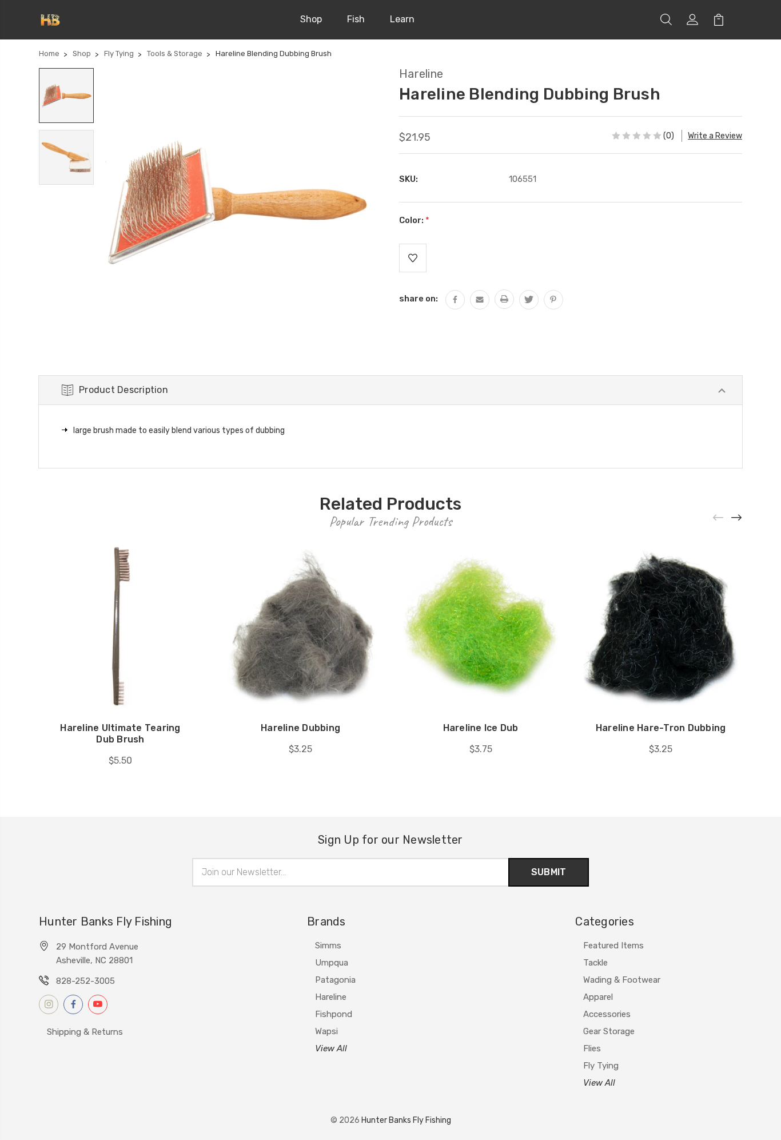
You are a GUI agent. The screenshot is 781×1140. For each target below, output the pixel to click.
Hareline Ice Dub (481, 727)
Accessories (607, 1014)
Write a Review (715, 136)
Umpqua (331, 963)
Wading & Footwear (621, 980)
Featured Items (613, 945)
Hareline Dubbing (300, 727)
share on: (418, 298)
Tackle (595, 963)
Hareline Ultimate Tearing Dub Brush (120, 733)
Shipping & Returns (85, 1032)
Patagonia (335, 980)
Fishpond (333, 1014)
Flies (592, 1048)
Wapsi (326, 1031)
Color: (414, 220)
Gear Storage (609, 1031)
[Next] (737, 518)
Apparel (598, 997)
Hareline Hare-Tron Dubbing (661, 727)
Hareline (330, 997)
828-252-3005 (85, 981)
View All (331, 1048)
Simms (328, 945)
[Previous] (718, 518)
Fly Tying (601, 1065)
